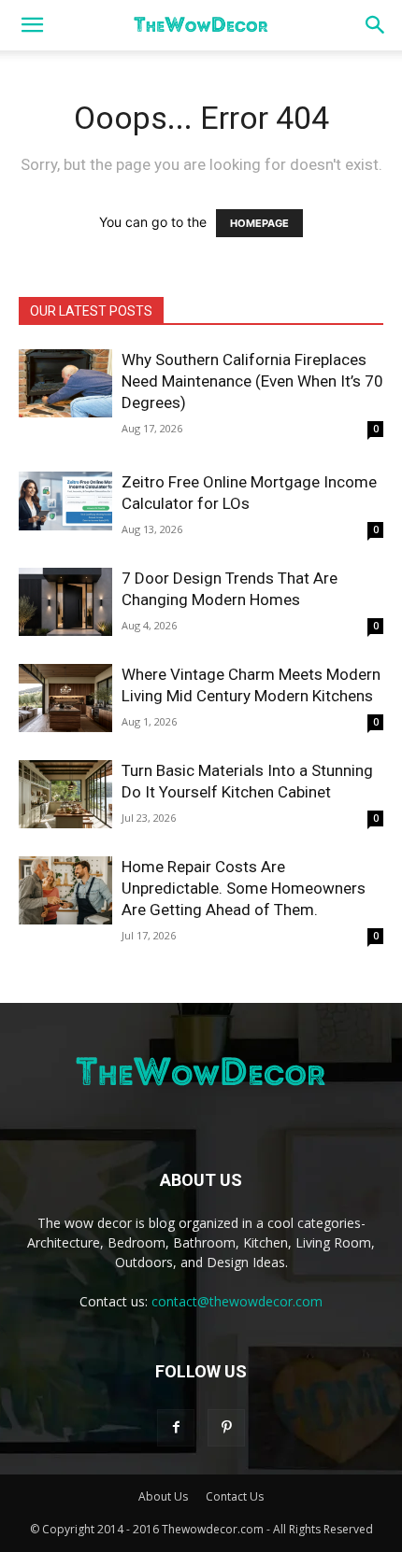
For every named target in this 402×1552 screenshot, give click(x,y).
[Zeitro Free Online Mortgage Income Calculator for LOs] (65, 501)
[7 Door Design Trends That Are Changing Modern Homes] (65, 602)
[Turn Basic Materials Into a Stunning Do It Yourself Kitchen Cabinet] (65, 794)
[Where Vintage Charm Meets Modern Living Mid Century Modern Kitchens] (65, 698)
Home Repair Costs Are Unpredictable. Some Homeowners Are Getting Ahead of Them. (244, 888)
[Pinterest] (226, 1427)
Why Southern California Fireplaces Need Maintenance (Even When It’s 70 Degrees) (252, 381)
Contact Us (235, 1496)
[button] (32, 25)
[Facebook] (175, 1427)
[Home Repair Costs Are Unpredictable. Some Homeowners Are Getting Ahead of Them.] (65, 890)
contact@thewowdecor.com (237, 1301)
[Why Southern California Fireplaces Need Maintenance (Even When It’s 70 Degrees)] (65, 383)
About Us (163, 1496)
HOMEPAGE (259, 223)
